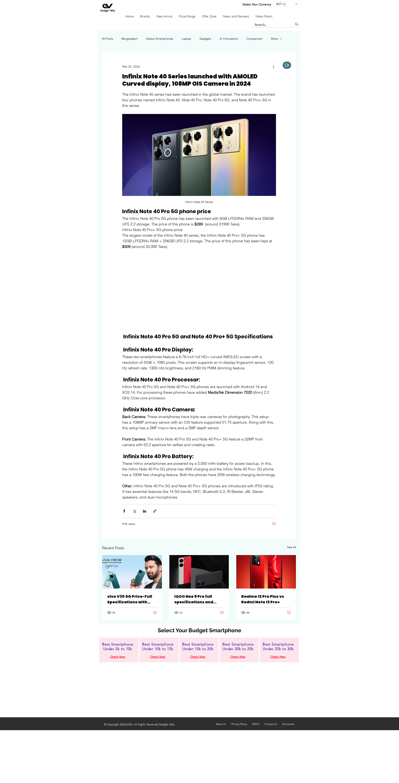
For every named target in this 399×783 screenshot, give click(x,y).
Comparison (254, 39)
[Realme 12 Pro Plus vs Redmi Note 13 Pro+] (266, 572)
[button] (286, 4)
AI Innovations (228, 39)
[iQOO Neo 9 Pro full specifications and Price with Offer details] (199, 572)
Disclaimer (288, 724)
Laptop (186, 39)
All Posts (107, 39)
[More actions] (273, 66)
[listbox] (286, 4)
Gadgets (205, 39)
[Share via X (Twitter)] (134, 511)
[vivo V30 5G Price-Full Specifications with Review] (132, 572)
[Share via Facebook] (124, 511)
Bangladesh (130, 39)
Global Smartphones (159, 39)
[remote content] (199, 291)
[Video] (287, 65)
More (274, 39)
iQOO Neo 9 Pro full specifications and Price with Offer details (197, 599)
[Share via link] (155, 511)
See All (291, 547)
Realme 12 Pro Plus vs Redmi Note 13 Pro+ (262, 599)
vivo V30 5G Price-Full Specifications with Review (129, 599)
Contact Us (271, 724)
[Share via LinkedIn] (145, 511)
